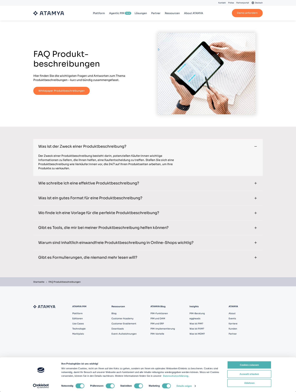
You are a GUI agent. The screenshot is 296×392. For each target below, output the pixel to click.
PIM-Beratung (197, 313)
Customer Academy (122, 318)
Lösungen (141, 13)
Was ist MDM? (197, 333)
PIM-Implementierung (162, 328)
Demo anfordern (247, 13)
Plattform (99, 13)
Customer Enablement (123, 323)
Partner (155, 13)
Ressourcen (172, 13)
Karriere (233, 323)
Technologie (79, 328)
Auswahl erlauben (249, 374)
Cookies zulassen (249, 365)
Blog (113, 313)
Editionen (77, 318)
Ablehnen (249, 383)
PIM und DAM (157, 318)
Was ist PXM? (196, 328)
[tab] (148, 146)
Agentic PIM (116, 13)
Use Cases (78, 323)
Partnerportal (242, 3)
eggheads (194, 318)
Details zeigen (184, 386)
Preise (231, 3)
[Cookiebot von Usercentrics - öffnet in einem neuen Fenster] (40, 386)
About (232, 313)
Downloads (117, 328)
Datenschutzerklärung (175, 376)
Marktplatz (78, 333)
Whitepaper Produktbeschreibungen (61, 90)
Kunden (233, 328)
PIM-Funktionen (159, 313)
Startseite (38, 281)
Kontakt (222, 3)
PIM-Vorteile (157, 333)
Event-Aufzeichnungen (124, 333)
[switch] (110, 385)
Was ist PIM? (196, 323)
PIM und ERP (157, 323)
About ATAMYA (193, 13)
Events (232, 318)
